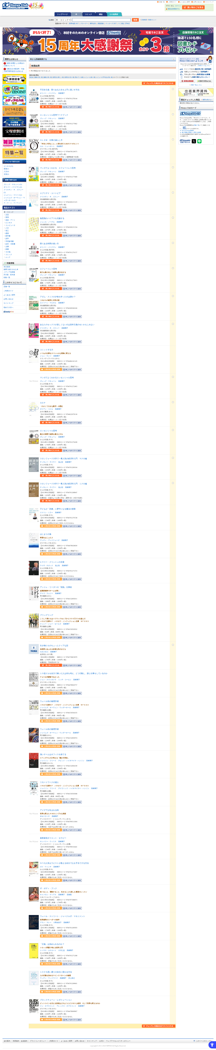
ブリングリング (46, 615)
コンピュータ (10, 225)
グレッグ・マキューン (48, 118)
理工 (7, 231)
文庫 (7, 246)
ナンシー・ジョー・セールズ (50, 624)
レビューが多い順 (89, 77)
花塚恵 (69, 895)
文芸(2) (6, 174)
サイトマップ (209, 2)
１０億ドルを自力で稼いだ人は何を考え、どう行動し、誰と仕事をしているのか (74, 673)
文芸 (7, 215)
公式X (101, 1041)
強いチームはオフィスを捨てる (53, 754)
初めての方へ (8, 307)
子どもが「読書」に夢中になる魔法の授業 (58, 509)
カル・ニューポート (47, 146)
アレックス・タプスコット (66, 1006)
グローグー (84, 23)
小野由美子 (57, 922)
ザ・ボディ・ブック (48, 888)
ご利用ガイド (172, 2)
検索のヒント (152, 19)
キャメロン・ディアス (48, 895)
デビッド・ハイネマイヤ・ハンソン (71, 761)
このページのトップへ (204, 1041)
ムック (8, 257)
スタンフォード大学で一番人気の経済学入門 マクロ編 (63, 458)
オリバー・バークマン (48, 93)
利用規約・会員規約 (20, 1041)
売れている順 (79, 77)
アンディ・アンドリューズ (50, 540)
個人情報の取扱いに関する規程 (191, 132)
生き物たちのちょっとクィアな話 (54, 645)
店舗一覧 (162, 2)
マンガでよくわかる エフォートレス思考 (58, 168)
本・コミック (9, 212)
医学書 (8, 236)
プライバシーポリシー (38, 1041)
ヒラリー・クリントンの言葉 (52, 562)
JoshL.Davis (44, 652)
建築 (7, 233)
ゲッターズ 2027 (111, 23)
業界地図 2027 (73, 23)
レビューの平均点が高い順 (104, 77)
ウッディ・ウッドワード (49, 978)
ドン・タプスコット (47, 1006)
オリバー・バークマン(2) (13, 187)
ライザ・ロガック (46, 565)
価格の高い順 (48, 77)
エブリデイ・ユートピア (50, 193)
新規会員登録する (174, 9)
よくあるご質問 (185, 2)
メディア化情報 (9, 272)
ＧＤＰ (43, 403)
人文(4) (6, 171)
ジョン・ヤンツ (45, 356)
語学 (7, 238)
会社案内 (7, 1041)
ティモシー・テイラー (48, 462)
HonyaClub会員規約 (188, 130)
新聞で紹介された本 (11, 269)
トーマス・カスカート (48, 950)
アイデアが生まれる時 (49, 810)
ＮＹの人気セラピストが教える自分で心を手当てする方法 (64, 863)
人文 (7, 228)
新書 (7, 249)
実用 (7, 217)
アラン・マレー (45, 922)
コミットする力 (46, 350)
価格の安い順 (38, 77)
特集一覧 (7, 277)
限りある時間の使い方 (49, 243)
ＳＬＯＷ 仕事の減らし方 (51, 140)
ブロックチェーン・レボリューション (56, 1000)
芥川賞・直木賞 (9, 275)
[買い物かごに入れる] (51, 107)
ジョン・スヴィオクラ (48, 680)
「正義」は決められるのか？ (52, 944)
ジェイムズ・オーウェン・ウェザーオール (55, 707)
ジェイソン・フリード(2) (13, 195)
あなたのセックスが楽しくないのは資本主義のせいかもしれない (67, 324)
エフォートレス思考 (48, 269)
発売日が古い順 (69, 77)
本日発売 (7, 267)
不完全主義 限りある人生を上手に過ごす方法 (59, 90)
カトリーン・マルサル (48, 303)
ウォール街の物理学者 (49, 701)
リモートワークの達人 (49, 782)
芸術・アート (10, 220)
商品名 (31, 77)
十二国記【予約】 (124, 23)
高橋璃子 (61, 93)
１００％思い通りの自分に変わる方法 (56, 972)
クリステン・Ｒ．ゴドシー (50, 197)
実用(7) (6, 169)
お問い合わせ (197, 2)
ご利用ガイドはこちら (203, 65)
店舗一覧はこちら (196, 85)
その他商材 (113, 14)
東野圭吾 (93, 23)
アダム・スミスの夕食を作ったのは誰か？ (58, 297)
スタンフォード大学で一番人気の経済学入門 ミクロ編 (63, 484)
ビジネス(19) (8, 166)
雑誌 (100, 14)
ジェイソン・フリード (48, 761)
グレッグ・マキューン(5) (13, 184)
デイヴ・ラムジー (46, 593)
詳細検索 (144, 19)
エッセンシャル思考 (48, 431)
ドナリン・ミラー (46, 512)
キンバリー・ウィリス (48, 841)
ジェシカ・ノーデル (47, 222)
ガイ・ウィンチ (45, 867)
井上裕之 (71, 978)
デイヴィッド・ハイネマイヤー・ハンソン (73, 788)
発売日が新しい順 (58, 77)
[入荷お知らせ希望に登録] (51, 370)
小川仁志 (61, 950)
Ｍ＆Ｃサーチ (45, 816)
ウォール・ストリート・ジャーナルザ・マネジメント (62, 916)
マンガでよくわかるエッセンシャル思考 (57, 377)
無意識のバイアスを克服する (52, 218)
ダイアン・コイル (46, 409)
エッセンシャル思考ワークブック (54, 115)
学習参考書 (10, 241)
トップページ (62, 14)
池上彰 (60, 462)
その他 (8, 252)
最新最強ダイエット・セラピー (53, 838)
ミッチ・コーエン (64, 680)
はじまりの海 (45, 534)
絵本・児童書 (10, 244)
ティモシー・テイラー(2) (13, 203)
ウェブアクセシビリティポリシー (118, 1041)
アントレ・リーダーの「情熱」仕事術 (56, 587)
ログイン (178, 5)
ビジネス (9, 223)
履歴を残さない (207, 99)
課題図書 (101, 23)
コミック (88, 14)
